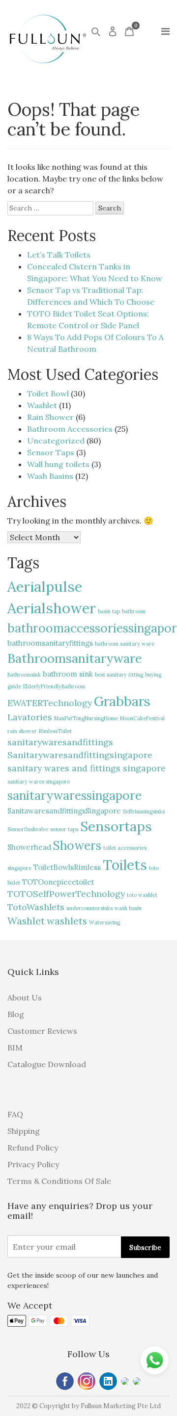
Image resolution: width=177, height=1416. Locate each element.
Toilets (125, 865)
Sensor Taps (50, 452)
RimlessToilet (55, 731)
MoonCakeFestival (142, 718)
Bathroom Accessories (70, 429)
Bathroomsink (24, 674)
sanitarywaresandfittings (60, 742)
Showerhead (29, 847)
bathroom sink (68, 674)
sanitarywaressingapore (74, 795)
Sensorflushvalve (27, 829)
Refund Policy (32, 1148)
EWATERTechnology (49, 702)
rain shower (22, 731)
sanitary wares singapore (38, 781)
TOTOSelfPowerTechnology (66, 893)
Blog (15, 1014)
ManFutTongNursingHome (86, 718)
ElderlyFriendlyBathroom (54, 686)
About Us (24, 997)
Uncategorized (56, 441)
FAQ (15, 1114)
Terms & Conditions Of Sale (59, 1181)
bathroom (134, 611)
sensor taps (64, 829)
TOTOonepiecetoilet (58, 882)
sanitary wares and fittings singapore (86, 768)
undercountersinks (89, 908)
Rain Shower (50, 417)
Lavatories (29, 717)
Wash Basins (50, 476)
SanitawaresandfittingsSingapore (64, 810)
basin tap (109, 611)
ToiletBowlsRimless (67, 867)
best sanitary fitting (119, 674)
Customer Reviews (42, 1031)
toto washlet (142, 895)
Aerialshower (51, 608)
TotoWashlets (35, 907)
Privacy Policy (33, 1164)
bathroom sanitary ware (124, 643)
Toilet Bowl (48, 393)
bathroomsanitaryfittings (50, 643)
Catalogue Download (46, 1064)
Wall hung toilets (58, 464)
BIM (15, 1047)
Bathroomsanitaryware (74, 658)
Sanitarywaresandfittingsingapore (79, 754)
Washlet (42, 405)
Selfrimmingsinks (144, 811)
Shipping (23, 1131)
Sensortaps (116, 826)
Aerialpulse (44, 586)
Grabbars (122, 701)
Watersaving (104, 922)
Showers (77, 845)
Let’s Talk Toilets (58, 255)
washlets (67, 921)
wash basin (128, 908)
